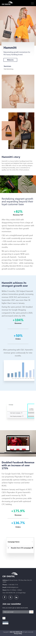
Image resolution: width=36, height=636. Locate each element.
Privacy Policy (18, 633)
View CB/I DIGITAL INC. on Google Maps (14, 592)
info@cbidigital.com (12, 587)
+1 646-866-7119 (12, 584)
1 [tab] (16, 37)
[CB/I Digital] (8, 3)
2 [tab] (20, 37)
